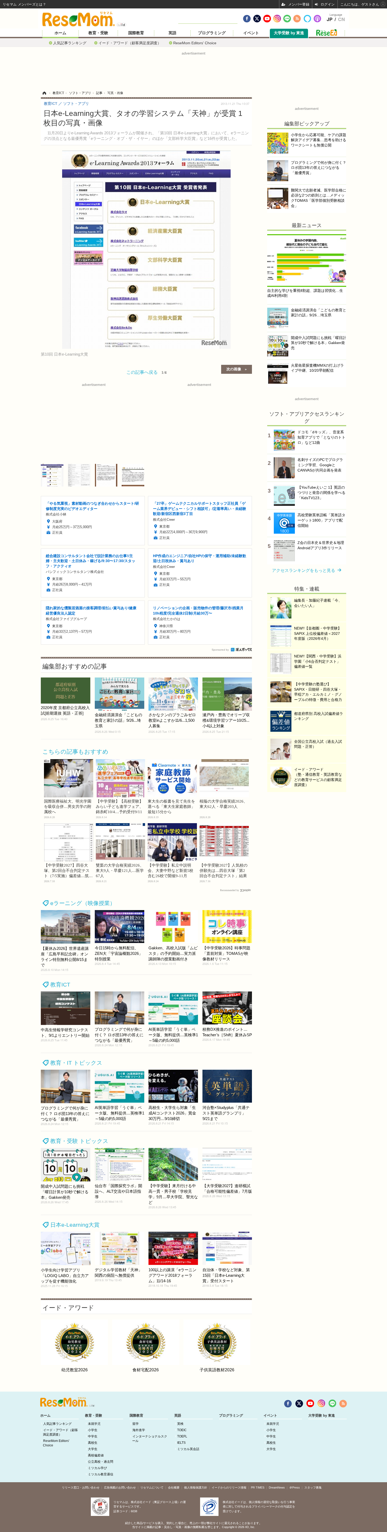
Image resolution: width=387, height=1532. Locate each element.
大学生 (92, 1449)
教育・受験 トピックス (79, 1141)
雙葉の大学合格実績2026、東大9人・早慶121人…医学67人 (120, 870)
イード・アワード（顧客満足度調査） (129, 43)
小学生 (92, 1430)
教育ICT (60, 984)
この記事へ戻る (146, 372)
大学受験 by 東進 (289, 33)
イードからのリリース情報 (229, 1487)
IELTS (181, 1443)
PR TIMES (257, 1487)
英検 (180, 1424)
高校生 (92, 1443)
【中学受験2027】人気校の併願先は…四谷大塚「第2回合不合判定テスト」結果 (223, 870)
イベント (251, 33)
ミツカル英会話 (188, 1449)
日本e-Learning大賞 (75, 1225)
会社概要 (174, 1487)
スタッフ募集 (313, 1487)
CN (341, 19)
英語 (172, 33)
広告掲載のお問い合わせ (120, 1487)
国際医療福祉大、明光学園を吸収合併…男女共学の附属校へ (67, 806)
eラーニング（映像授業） (82, 903)
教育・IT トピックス (76, 1063)
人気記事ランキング (69, 43)
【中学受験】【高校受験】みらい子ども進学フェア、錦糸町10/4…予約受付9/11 (119, 806)
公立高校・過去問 (100, 1462)
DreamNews (277, 1487)
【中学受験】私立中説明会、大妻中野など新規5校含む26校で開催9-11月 (170, 870)
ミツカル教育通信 (100, 1474)
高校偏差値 (96, 1455)
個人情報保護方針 (195, 1487)
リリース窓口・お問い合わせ (81, 1487)
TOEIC (182, 1430)
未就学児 (94, 1424)
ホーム (60, 33)
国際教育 (136, 33)
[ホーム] (44, 93)
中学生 (92, 1436)
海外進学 (138, 1430)
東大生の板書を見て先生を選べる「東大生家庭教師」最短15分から (171, 806)
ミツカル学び (97, 1468)
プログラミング (212, 33)
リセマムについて (151, 1487)
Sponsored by (220, 649)
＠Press (294, 1487)
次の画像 (233, 369)
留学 (135, 1424)
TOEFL (182, 1436)
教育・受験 (98, 33)
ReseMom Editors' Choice (194, 43)
